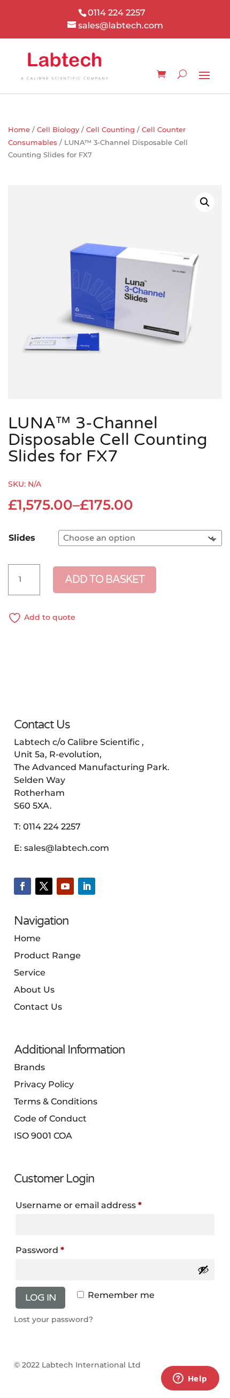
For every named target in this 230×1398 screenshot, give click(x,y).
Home (19, 130)
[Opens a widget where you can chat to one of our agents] (189, 1379)
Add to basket (104, 579)
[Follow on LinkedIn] (86, 886)
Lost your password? (53, 1319)
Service (29, 972)
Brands (29, 1067)
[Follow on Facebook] (22, 886)
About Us (34, 990)
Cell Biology (58, 130)
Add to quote (49, 617)
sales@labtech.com (66, 848)
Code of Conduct (50, 1118)
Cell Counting (110, 130)
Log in (40, 1297)
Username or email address (79, 1205)
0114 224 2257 (52, 826)
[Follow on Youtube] (65, 886)
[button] (204, 202)
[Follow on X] (43, 886)
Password (40, 1250)
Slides (22, 538)
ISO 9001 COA (43, 1136)
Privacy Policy (44, 1084)
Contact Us (38, 1007)
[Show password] (203, 1270)
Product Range (47, 955)
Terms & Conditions (55, 1101)
